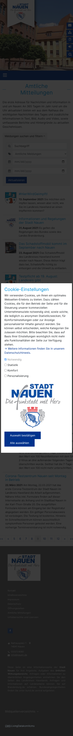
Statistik (12, 365)
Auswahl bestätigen (22, 435)
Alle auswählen (19, 443)
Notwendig (14, 359)
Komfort (12, 370)
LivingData (17, 725)
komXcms (29, 725)
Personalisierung (18, 376)
